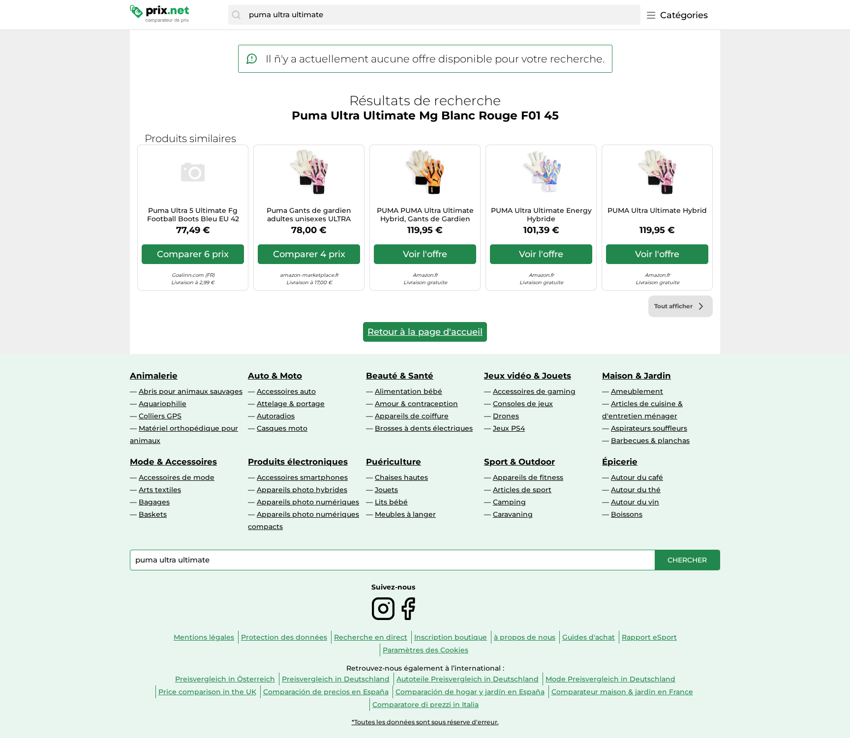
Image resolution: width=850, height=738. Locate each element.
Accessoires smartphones (302, 477)
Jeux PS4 (509, 428)
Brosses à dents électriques (424, 428)
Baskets (153, 514)
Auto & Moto (275, 376)
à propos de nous (524, 637)
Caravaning (513, 514)
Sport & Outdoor (519, 462)
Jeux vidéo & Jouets (527, 376)
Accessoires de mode (176, 477)
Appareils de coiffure (412, 416)
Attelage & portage (291, 403)
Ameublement (637, 391)
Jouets (386, 489)
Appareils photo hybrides (302, 489)
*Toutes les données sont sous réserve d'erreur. (425, 722)
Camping (509, 502)
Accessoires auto (286, 391)
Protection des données (284, 637)
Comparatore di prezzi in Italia (425, 704)
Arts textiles (160, 489)
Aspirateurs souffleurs (649, 428)
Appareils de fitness (528, 477)
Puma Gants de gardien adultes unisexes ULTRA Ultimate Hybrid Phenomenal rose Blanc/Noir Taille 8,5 (309, 215)
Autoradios (276, 416)
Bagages (154, 502)
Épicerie (620, 462)
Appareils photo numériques (308, 502)
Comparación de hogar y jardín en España (470, 691)
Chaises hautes (401, 477)
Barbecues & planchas (650, 440)
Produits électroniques (298, 462)
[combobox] (442, 15)
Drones (506, 416)
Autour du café (637, 477)
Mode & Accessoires (173, 462)
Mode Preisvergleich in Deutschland (610, 679)
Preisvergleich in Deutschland (336, 679)
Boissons (626, 514)
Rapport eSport (649, 637)
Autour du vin (635, 502)
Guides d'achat (588, 637)
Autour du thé (636, 489)
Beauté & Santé (399, 376)
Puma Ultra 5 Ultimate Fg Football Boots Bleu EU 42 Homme (193, 215)
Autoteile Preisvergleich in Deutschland (467, 679)
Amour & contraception (416, 403)
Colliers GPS (160, 416)
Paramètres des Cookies (425, 650)
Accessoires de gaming (534, 391)
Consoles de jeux (523, 403)
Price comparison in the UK (207, 691)
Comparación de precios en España (326, 691)
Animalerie (154, 376)
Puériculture (393, 462)
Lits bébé (391, 502)
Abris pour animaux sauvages (191, 391)
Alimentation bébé (408, 391)
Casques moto (282, 428)
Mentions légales (204, 637)
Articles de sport (522, 489)
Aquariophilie (162, 403)
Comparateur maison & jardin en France (622, 691)
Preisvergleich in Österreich (225, 679)
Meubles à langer (405, 514)
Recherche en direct (370, 637)
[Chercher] (236, 15)
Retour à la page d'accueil (425, 331)
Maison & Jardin (636, 376)
